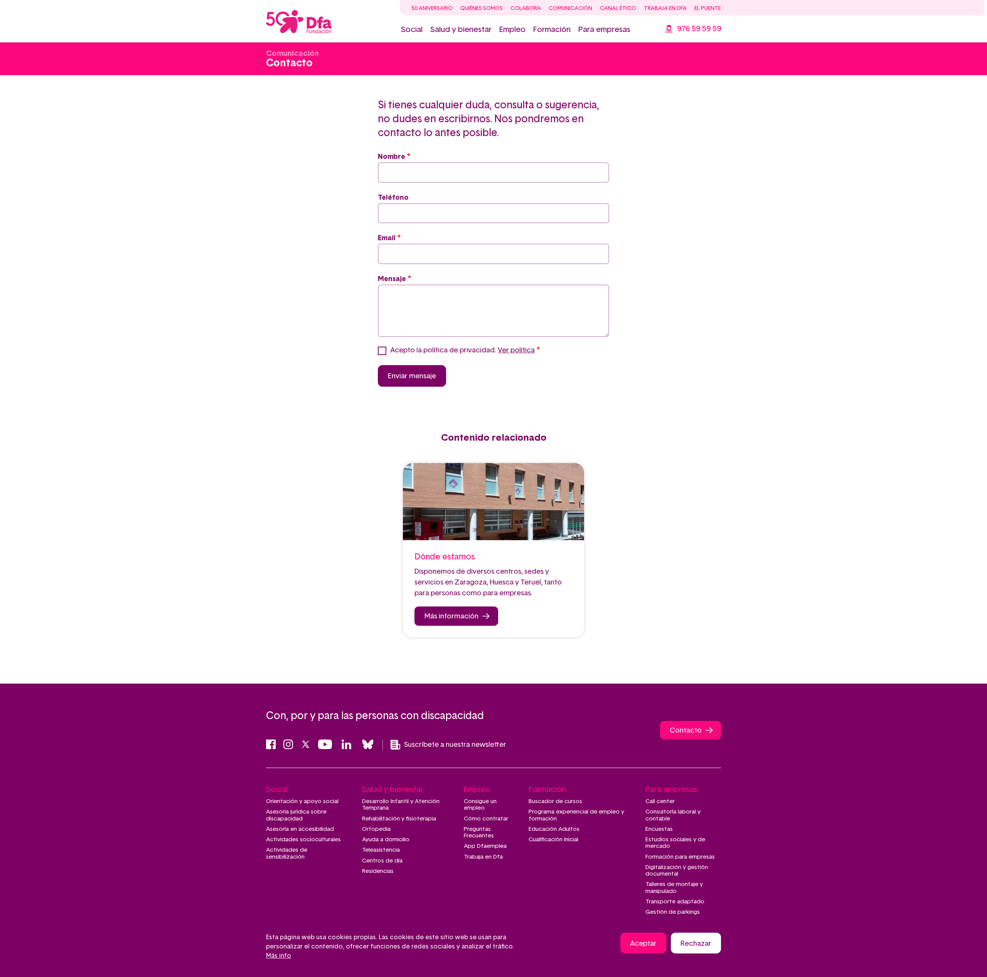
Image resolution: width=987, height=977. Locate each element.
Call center (660, 801)
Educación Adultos (554, 829)
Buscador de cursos (555, 801)
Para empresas (604, 30)
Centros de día (382, 861)
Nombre (391, 156)
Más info (278, 956)
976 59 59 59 (699, 29)
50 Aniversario (432, 8)
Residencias (378, 871)
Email (387, 238)
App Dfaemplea (485, 846)
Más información (451, 616)
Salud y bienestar (461, 30)
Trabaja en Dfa (665, 8)
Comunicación (570, 8)
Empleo (512, 30)
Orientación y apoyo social (302, 801)
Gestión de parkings (672, 912)
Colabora (525, 8)
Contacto (686, 730)
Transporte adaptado (674, 902)
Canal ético (618, 8)
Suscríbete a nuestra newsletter (455, 744)
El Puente (707, 8)
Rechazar (695, 943)
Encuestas (659, 829)
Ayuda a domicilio (385, 839)
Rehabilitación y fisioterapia (399, 819)
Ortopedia (376, 829)
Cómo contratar (486, 819)
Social (412, 30)
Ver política (516, 350)
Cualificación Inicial (553, 839)
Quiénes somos (481, 8)
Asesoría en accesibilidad (300, 829)
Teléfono (393, 197)
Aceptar (643, 943)
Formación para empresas (680, 857)
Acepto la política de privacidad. (462, 350)
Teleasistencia (381, 850)
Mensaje (392, 279)
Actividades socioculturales (303, 839)
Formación (552, 30)
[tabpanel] (493, 550)
